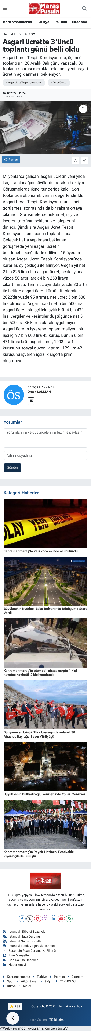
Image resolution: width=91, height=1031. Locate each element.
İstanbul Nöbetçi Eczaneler (28, 932)
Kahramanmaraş (17, 22)
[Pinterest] (37, 918)
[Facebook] (22, 918)
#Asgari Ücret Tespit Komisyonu (23, 82)
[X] (29, 918)
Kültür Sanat (28, 981)
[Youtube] (61, 918)
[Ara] (84, 8)
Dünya (11, 986)
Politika (60, 22)
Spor (10, 981)
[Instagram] (45, 918)
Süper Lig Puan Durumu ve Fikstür (32, 951)
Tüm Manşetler (19, 955)
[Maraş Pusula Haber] (44, 8)
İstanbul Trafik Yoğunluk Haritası (32, 946)
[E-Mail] (31, 400)
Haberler (10, 34)
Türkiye (43, 22)
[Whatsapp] (69, 918)
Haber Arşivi (17, 965)
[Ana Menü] (5, 8)
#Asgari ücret (58, 82)
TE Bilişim (56, 1020)
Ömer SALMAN (39, 392)
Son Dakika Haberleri (24, 960)
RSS (17, 1006)
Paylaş (13, 159)
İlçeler (26, 986)
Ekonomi (79, 22)
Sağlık (48, 981)
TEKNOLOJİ (68, 981)
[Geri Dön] (12, 1018)
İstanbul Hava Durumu (24, 936)
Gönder (12, 467)
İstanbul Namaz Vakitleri (26, 941)
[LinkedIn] (53, 918)
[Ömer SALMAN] (14, 394)
